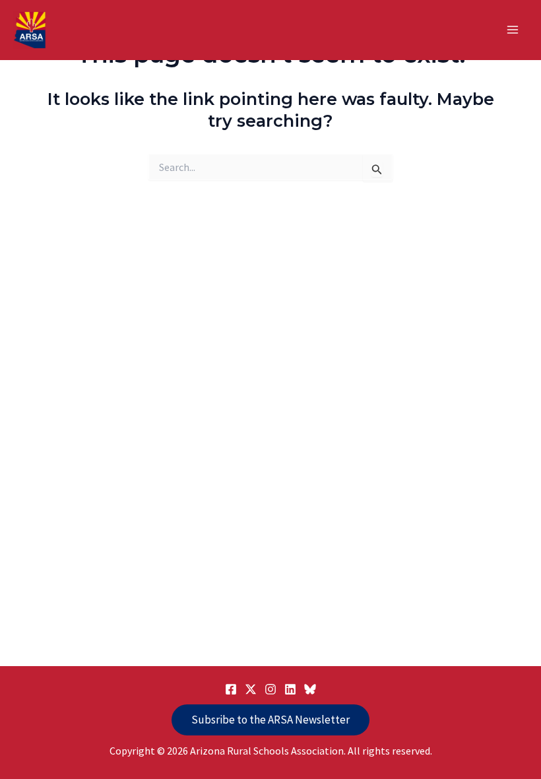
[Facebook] (231, 689)
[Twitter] (251, 689)
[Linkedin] (290, 689)
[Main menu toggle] (513, 30)
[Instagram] (270, 689)
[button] (270, 719)
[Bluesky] (310, 689)
